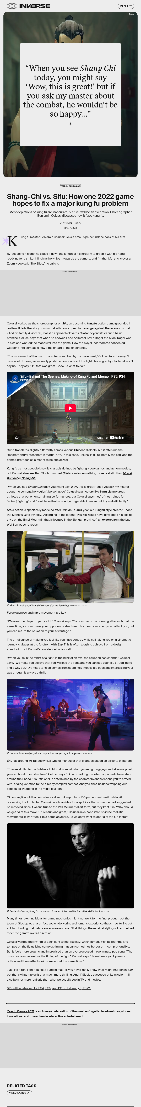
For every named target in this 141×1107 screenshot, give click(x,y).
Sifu (64, 323)
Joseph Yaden (73, 223)
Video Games (17, 1092)
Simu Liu (106, 491)
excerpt (107, 519)
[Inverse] (35, 6)
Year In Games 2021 (20, 1011)
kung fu (92, 323)
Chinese (80, 450)
